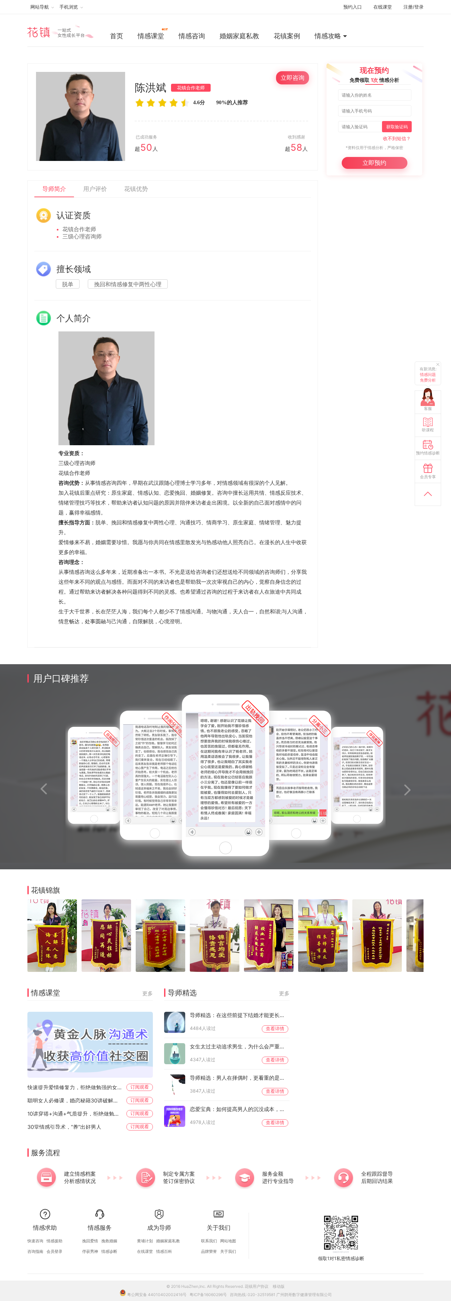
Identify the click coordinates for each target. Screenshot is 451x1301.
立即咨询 (292, 77)
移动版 (279, 1286)
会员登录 (54, 1251)
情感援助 (54, 1240)
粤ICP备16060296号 (208, 1294)
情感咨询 (192, 36)
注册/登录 (413, 7)
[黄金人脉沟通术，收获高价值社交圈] (90, 1045)
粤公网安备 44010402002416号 (157, 1294)
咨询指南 (35, 1251)
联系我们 (209, 1240)
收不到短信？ (397, 138)
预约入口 (352, 7)
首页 (116, 36)
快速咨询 (35, 1240)
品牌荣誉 (209, 1251)
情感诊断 (109, 1251)
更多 (147, 993)
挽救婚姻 (109, 1240)
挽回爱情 (90, 1240)
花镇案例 (287, 36)
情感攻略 (328, 36)
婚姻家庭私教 (239, 36)
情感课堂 (151, 36)
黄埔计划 (145, 1240)
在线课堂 (382, 7)
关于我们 (228, 1251)
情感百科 (164, 1251)
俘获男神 (90, 1251)
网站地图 (228, 1240)
